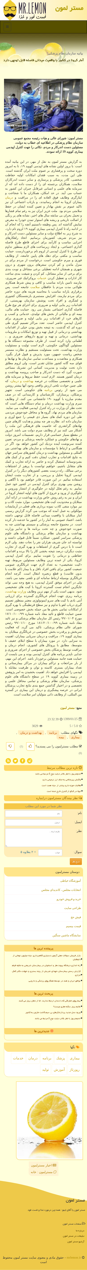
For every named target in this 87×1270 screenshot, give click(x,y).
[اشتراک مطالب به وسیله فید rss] (8, 760)
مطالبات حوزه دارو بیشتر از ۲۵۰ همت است (61, 785)
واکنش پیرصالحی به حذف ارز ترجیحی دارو (62, 779)
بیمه (61, 737)
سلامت (35, 287)
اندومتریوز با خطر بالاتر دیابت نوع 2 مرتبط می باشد (58, 774)
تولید (45, 1069)
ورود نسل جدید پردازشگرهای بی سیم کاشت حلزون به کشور (53, 1012)
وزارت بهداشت (16, 591)
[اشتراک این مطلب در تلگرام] (30, 760)
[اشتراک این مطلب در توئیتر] (15, 760)
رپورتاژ (75, 1069)
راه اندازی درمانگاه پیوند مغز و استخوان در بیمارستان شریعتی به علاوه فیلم (46, 965)
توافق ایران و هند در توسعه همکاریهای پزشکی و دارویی (55, 981)
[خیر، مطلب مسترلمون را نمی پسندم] (10, 746)
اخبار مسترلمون (42, 1165)
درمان (9, 197)
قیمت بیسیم (73, 926)
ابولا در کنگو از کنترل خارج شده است (64, 791)
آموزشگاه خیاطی (70, 880)
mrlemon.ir (74, 1257)
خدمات (41, 278)
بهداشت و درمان (22, 381)
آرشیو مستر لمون (75, 1241)
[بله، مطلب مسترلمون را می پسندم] (30, 746)
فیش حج (76, 917)
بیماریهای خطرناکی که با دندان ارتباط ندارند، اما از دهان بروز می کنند (50, 1000)
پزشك (60, 1058)
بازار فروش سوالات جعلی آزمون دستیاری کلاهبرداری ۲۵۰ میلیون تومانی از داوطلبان (47, 957)
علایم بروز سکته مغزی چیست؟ (67, 1006)
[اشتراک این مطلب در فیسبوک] (22, 760)
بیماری (75, 737)
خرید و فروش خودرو (69, 899)
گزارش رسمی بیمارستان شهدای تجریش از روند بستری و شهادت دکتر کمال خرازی (46, 973)
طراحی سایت (72, 908)
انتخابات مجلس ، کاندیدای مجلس (61, 890)
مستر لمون (69, 8)
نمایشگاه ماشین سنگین (66, 935)
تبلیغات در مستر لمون (73, 1236)
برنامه (48, 390)
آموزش (59, 1069)
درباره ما (80, 1230)
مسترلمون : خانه (42, 1172)
